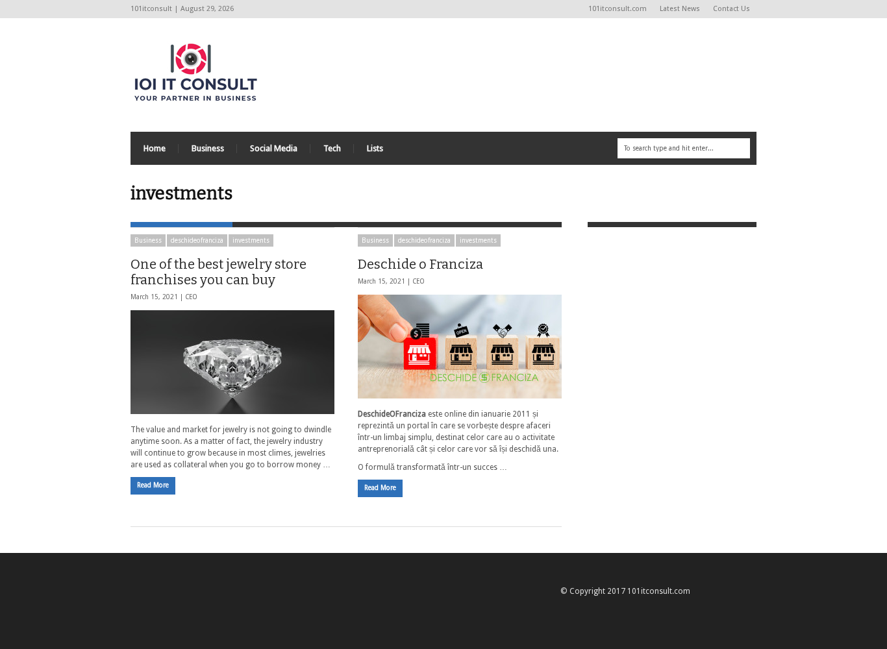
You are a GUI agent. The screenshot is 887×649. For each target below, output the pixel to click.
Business (208, 148)
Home (155, 148)
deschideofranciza (197, 240)
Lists (375, 148)
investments (250, 240)
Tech (332, 148)
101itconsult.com (617, 9)
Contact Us (731, 9)
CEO (191, 296)
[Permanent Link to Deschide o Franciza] (460, 346)
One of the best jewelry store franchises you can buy (218, 272)
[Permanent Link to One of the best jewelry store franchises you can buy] (232, 362)
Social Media (273, 148)
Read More (153, 485)
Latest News (680, 9)
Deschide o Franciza (420, 264)
